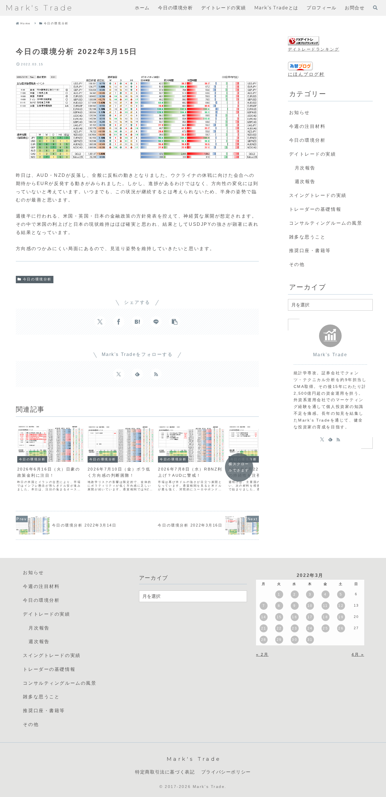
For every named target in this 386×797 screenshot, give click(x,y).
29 (279, 640)
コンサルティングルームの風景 (326, 223)
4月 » (358, 654)
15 (279, 617)
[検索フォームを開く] (375, 7)
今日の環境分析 (37, 279)
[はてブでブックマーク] (137, 321)
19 (341, 617)
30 (294, 640)
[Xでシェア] (100, 321)
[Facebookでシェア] (118, 321)
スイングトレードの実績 (318, 195)
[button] (174, 321)
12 (341, 606)
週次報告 (305, 181)
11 (325, 606)
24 (310, 628)
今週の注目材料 (307, 126)
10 (310, 606)
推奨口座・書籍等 (310, 250)
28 (263, 640)
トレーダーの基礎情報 (315, 209)
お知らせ (299, 112)
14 (263, 617)
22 (279, 628)
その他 (297, 264)
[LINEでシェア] (156, 321)
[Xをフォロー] (118, 374)
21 (263, 628)
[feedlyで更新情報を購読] (137, 374)
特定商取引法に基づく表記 (165, 772)
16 (294, 617)
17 (310, 617)
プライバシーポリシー (226, 772)
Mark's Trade (330, 354)
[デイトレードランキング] (303, 40)
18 (325, 617)
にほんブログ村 (306, 74)
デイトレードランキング (313, 49)
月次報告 (305, 168)
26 (341, 628)
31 (310, 640)
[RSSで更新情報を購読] (156, 374)
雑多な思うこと (307, 237)
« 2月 (262, 654)
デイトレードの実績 (312, 154)
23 (294, 628)
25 (325, 628)
